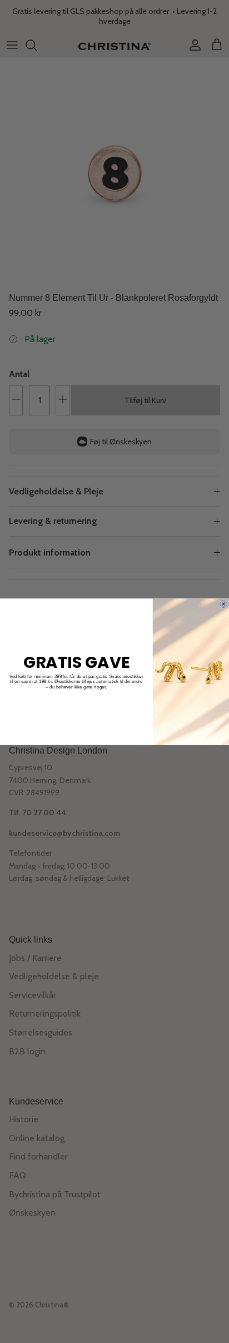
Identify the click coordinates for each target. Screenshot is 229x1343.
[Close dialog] (223, 603)
